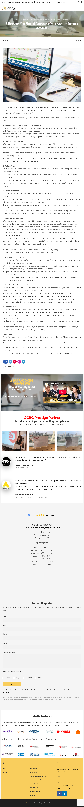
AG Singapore (30, 803)
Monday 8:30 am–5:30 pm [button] (42, 547)
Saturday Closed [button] (42, 562)
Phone (5, 634)
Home (17, 19)
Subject (5, 643)
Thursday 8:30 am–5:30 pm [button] (42, 556)
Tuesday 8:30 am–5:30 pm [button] (42, 550)
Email (4, 625)
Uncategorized (25, 19)
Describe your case (9, 652)
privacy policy (27, 699)
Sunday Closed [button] (42, 565)
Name (4, 616)
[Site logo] (9, 7)
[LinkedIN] (81, 2)
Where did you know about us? (12, 671)
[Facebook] (78, 2)
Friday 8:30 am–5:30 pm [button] (42, 559)
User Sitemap (55, 803)
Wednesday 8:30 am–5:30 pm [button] (42, 553)
